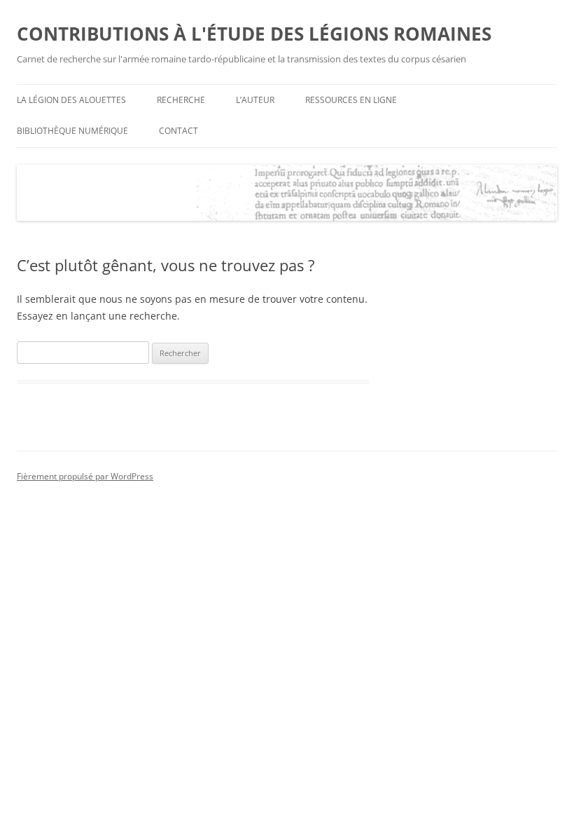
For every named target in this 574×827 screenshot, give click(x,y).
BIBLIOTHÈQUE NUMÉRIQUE (72, 131)
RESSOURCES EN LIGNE (351, 100)
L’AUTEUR (255, 100)
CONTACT (178, 131)
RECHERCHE (181, 100)
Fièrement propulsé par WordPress (85, 476)
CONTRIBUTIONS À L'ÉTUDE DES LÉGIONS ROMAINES (254, 33)
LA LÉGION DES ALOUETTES (71, 100)
